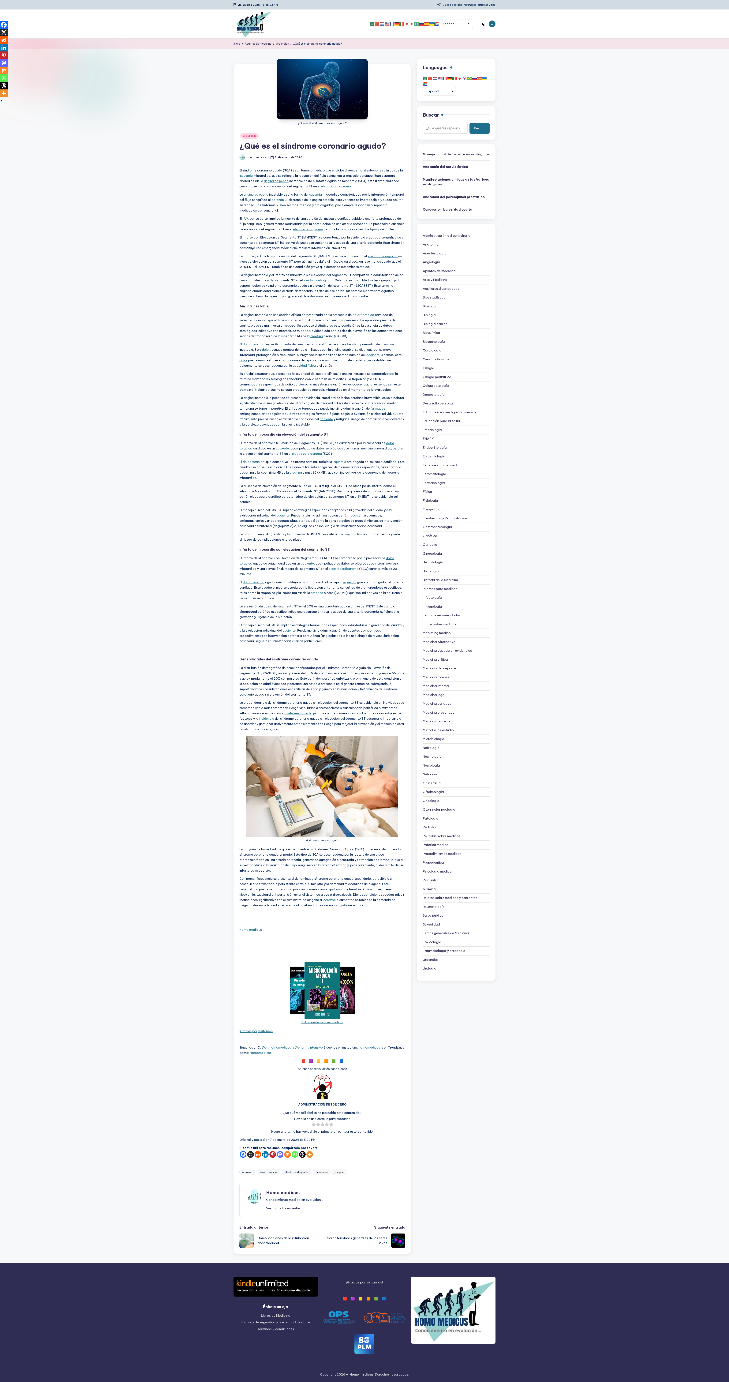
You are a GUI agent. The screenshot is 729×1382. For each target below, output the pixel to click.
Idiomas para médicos (440, 589)
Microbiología (433, 739)
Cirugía (428, 368)
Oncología (431, 801)
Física (427, 492)
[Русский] (421, 24)
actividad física (304, 365)
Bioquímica (431, 333)
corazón (277, 200)
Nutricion (430, 774)
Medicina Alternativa (439, 642)
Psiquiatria (431, 880)
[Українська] (431, 24)
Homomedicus (260, 1053)
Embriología (432, 430)
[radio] (314, 1125)
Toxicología (432, 942)
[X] (250, 1154)
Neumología (432, 756)
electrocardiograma (336, 186)
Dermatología (434, 394)
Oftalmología (433, 792)
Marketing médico (437, 633)
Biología (429, 315)
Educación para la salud (441, 421)
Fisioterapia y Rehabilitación (445, 518)
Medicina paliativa (437, 703)
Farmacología (434, 483)
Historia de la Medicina (440, 580)
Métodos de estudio (438, 730)
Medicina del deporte (439, 668)
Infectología (432, 597)
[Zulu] (436, 24)
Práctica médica (435, 845)
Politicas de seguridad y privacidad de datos (276, 1322)
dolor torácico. (269, 1172)
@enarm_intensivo (309, 1047)
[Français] (392, 24)
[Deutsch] (396, 24)
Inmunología (432, 606)
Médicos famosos (436, 721)
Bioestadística (434, 297)
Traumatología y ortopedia (444, 951)
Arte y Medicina (435, 280)
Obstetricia (432, 783)
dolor (266, 349)
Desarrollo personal (438, 403)
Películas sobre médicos (441, 836)
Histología (431, 571)
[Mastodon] (280, 1154)
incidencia (266, 718)
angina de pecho (276, 181)
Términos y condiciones (275, 1329)
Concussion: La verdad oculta (447, 209)
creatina (316, 336)
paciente (373, 355)
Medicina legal (434, 695)
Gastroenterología (437, 527)
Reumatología (434, 907)
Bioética (429, 306)
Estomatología (434, 474)
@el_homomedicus (276, 1047)
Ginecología (432, 553)
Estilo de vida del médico (442, 465)
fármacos (378, 408)
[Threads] (302, 1154)
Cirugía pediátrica (437, 377)
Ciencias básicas (436, 359)
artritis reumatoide (298, 713)
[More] (309, 1154)
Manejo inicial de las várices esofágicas (456, 154)
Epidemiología (434, 456)
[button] (283, 1208)
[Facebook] (243, 1154)
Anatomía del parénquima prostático (454, 197)
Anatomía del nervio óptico (445, 167)
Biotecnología (434, 342)
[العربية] (372, 24)
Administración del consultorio (446, 236)
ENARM (428, 439)
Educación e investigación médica (449, 412)
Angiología (431, 262)
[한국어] (411, 24)
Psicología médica (437, 871)
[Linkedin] (265, 1154)
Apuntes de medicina (439, 271)
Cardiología (432, 350)
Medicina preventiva (438, 712)
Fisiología (430, 500)
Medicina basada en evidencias (447, 650)
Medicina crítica (435, 659)
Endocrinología (435, 447)
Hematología (433, 562)
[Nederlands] (382, 24)
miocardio (322, 1172)
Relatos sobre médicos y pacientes (450, 898)
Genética (430, 536)
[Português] (416, 24)
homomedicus (369, 1047)
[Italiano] (401, 24)
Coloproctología (436, 386)
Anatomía (431, 244)
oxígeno (340, 1172)
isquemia (246, 176)
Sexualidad (431, 924)
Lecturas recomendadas (442, 615)
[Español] (426, 24)
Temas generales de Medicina (446, 933)
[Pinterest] (272, 1154)
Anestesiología (435, 253)
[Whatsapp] (295, 1154)
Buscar (431, 115)
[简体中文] (377, 24)
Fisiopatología (434, 509)
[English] (387, 24)
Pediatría (430, 827)
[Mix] (287, 1154)
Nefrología (431, 748)
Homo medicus (250, 930)
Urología (429, 968)
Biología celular (435, 324)
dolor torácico (363, 315)
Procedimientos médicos (442, 854)
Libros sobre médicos (439, 624)
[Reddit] (258, 1154)
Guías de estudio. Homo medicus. (322, 1022)
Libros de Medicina (275, 1315)
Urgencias (249, 135)
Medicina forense (436, 677)
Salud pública (433, 915)
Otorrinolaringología (439, 809)
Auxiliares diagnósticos (441, 289)
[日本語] (406, 24)
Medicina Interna (436, 686)
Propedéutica (433, 862)
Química (429, 889)
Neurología (431, 765)
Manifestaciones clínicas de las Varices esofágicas (456, 181)
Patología (430, 818)
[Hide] (1, 100)
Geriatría (430, 545)
